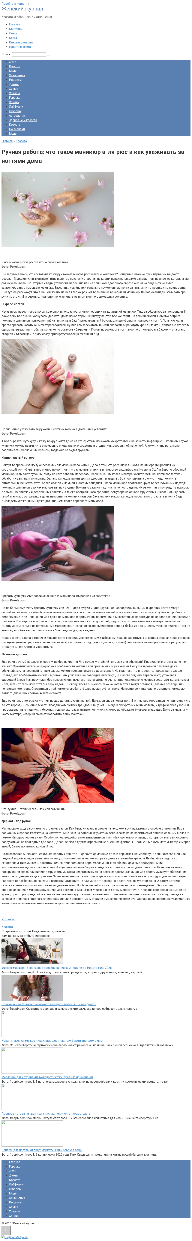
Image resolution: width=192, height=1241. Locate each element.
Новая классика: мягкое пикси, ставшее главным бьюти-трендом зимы (52, 1040)
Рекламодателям (21, 42)
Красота (14, 66)
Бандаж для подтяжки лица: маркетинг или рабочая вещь (42, 1150)
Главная (14, 24)
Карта (13, 38)
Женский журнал (22, 9)
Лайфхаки (16, 106)
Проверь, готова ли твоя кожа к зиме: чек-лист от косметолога (46, 1113)
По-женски (17, 129)
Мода (12, 71)
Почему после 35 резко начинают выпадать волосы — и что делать (49, 1004)
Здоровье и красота (23, 120)
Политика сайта (20, 47)
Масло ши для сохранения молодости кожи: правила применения (47, 1077)
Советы (14, 93)
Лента (13, 33)
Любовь (15, 111)
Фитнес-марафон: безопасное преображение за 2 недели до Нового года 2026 (57, 968)
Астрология (17, 115)
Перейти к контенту (15, 3)
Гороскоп (15, 97)
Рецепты (15, 80)
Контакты (16, 29)
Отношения (17, 75)
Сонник (14, 102)
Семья (13, 88)
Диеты (14, 84)
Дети (12, 62)
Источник (8, 919)
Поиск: (7, 54)
